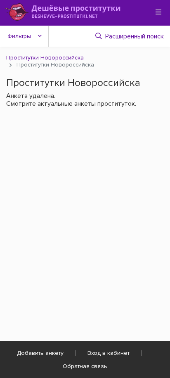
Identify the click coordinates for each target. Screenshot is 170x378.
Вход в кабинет (108, 353)
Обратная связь (85, 366)
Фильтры (19, 36)
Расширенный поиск (134, 36)
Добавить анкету (40, 353)
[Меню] (158, 12)
